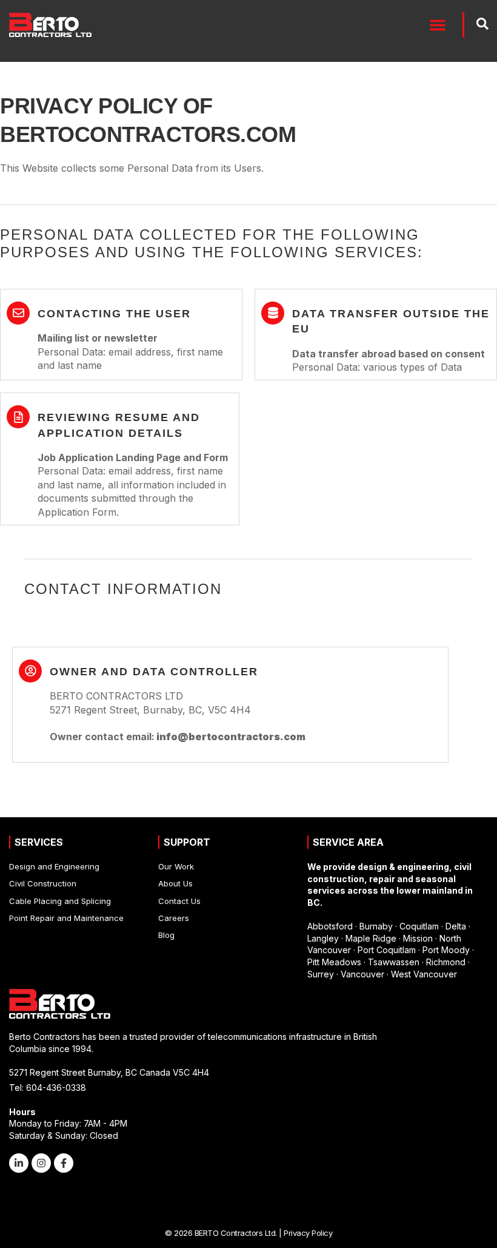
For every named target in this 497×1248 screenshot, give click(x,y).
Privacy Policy (308, 1233)
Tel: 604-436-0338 (47, 1087)
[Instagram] (41, 1163)
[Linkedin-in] (18, 1163)
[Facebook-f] (63, 1163)
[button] (437, 25)
